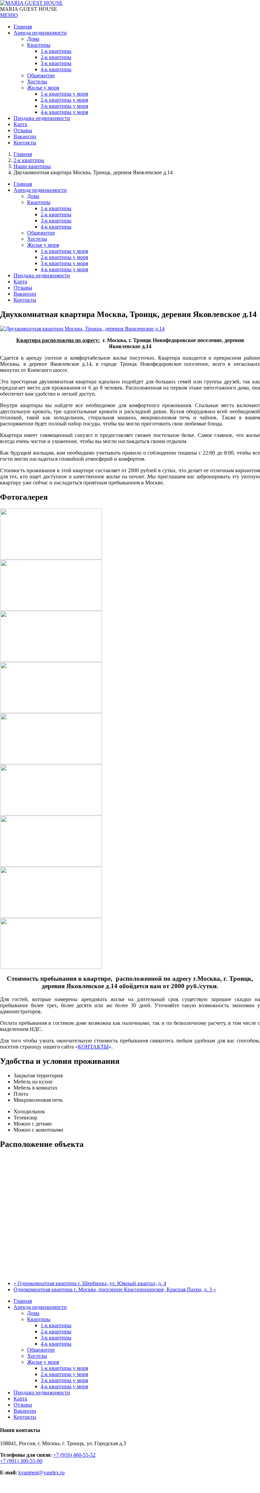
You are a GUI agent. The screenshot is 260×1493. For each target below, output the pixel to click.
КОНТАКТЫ (93, 1047)
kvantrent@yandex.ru (41, 1472)
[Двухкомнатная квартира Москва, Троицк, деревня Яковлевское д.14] (82, 329)
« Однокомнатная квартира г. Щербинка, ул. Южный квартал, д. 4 (90, 1283)
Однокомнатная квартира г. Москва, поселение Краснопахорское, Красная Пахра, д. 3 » (115, 1289)
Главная (23, 154)
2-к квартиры (29, 160)
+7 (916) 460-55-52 (74, 1455)
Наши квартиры (32, 166)
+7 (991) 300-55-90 (21, 1461)
